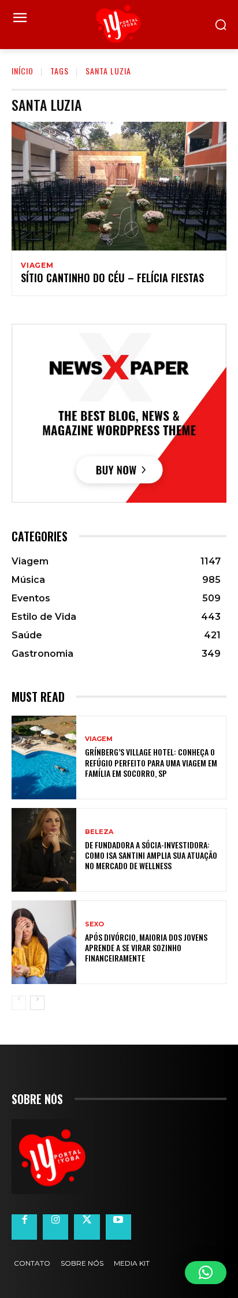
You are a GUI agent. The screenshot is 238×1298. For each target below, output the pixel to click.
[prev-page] (19, 1003)
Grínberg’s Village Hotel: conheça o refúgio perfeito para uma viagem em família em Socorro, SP (151, 762)
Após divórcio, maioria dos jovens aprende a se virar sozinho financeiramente (146, 947)
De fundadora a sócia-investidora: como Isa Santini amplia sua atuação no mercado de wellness (151, 855)
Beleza (99, 832)
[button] (205, 1272)
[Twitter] (86, 1227)
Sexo (94, 924)
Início (23, 71)
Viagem (37, 265)
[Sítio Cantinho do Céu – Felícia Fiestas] (119, 186)
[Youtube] (118, 1227)
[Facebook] (24, 1227)
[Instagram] (55, 1227)
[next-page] (37, 1003)
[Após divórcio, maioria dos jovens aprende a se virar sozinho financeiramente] (44, 942)
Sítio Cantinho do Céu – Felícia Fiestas (112, 277)
